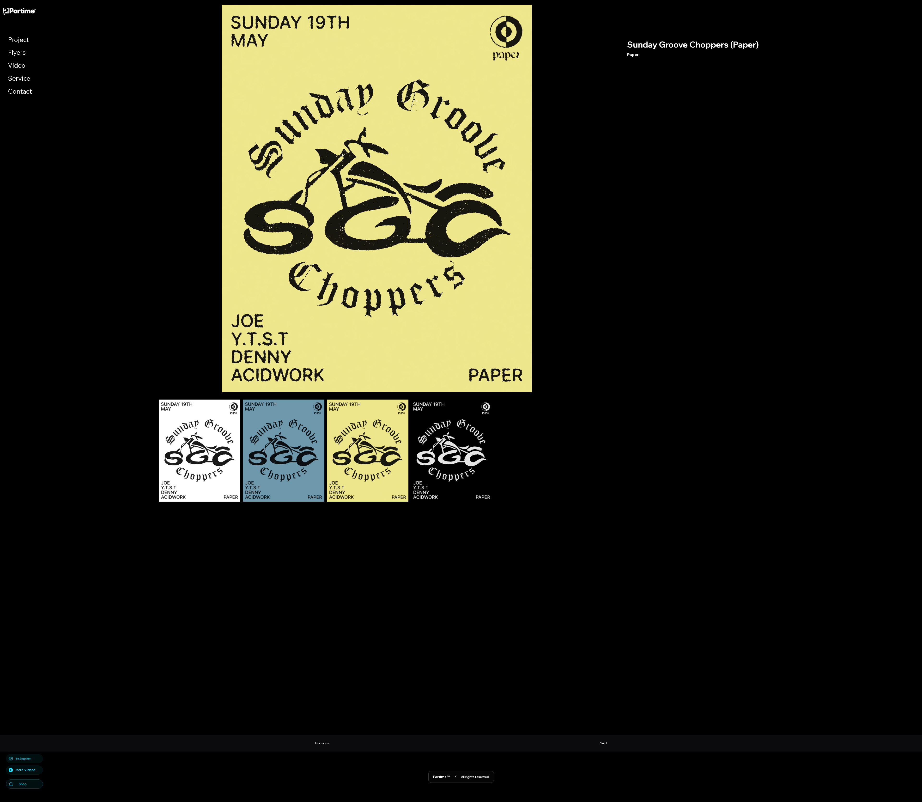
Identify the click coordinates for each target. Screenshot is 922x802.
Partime (441, 777)
